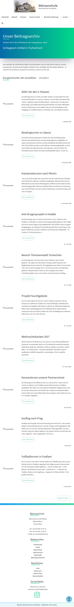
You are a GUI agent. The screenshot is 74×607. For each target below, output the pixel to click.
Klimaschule (38, 550)
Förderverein (37, 545)
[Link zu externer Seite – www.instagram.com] (37, 596)
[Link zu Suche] (2, 23)
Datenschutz (38, 573)
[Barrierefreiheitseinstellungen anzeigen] (69, 599)
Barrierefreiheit (38, 576)
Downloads (38, 555)
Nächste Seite (64, 498)
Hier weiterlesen (28, 115)
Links (38, 568)
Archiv (38, 547)
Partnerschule (38, 552)
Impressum (38, 571)
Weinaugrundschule (38, 558)
